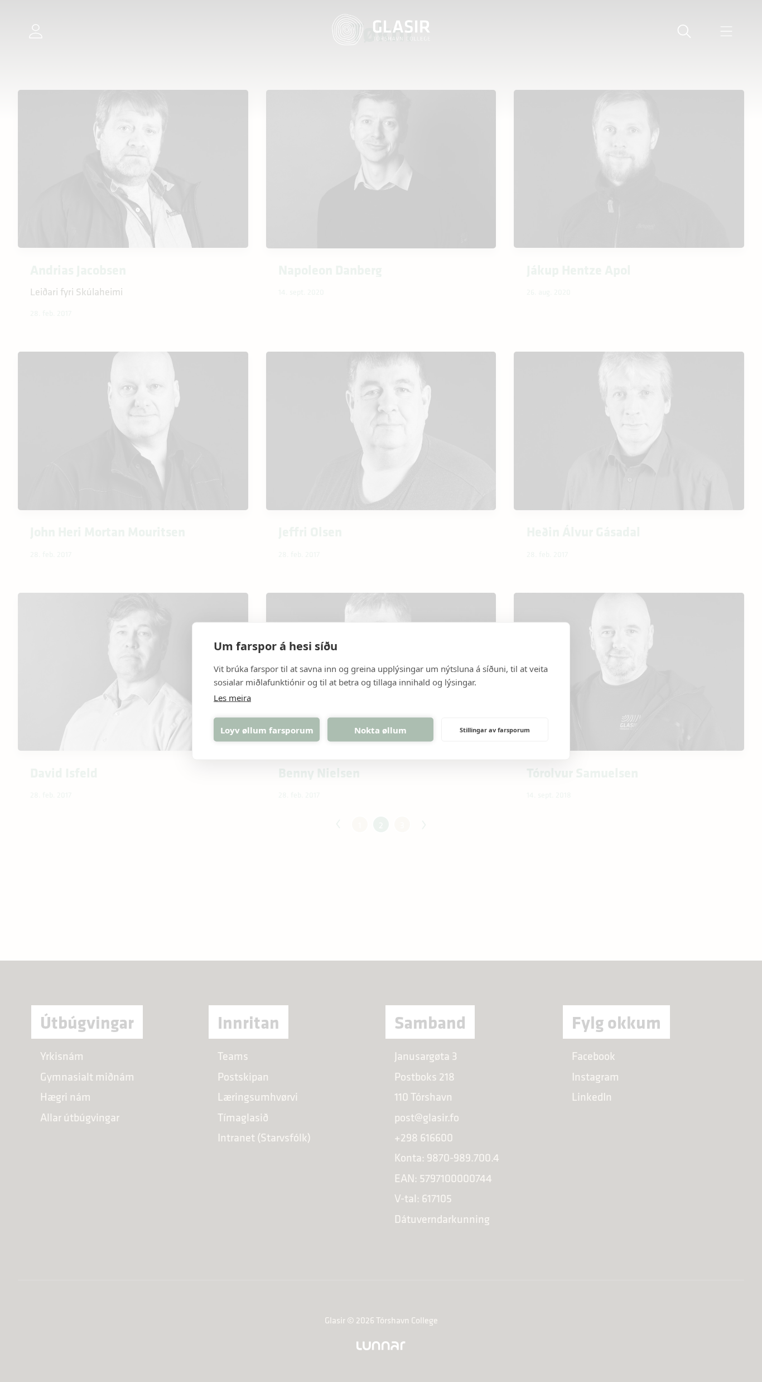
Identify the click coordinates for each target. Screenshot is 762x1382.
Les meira (232, 697)
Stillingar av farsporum (495, 729)
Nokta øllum (380, 729)
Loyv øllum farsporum (267, 729)
